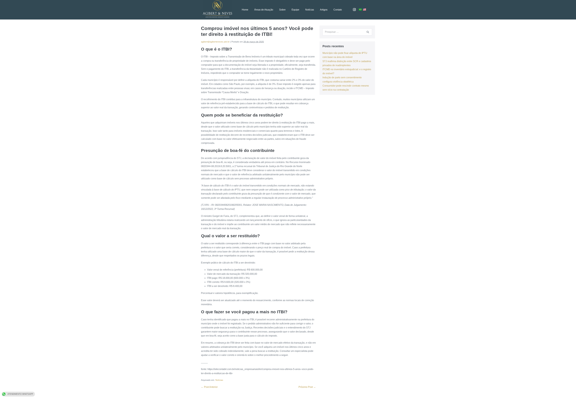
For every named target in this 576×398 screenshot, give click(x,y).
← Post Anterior (209, 387)
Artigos (323, 9)
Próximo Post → (307, 387)
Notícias (309, 9)
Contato (337, 9)
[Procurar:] (347, 32)
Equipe (295, 9)
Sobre (282, 9)
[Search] (367, 32)
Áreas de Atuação (263, 9)
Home (245, 9)
